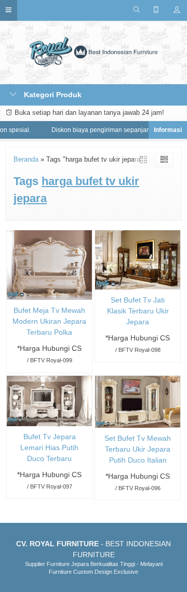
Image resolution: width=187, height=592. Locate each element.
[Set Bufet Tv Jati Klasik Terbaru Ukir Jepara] (137, 259)
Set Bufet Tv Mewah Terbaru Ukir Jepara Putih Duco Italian (137, 449)
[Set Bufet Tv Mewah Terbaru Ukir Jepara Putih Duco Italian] (137, 401)
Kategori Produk (52, 94)
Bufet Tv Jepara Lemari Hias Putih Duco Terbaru (49, 447)
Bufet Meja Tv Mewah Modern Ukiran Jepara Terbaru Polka (49, 321)
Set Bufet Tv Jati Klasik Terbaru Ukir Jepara (138, 311)
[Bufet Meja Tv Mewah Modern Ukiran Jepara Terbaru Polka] (49, 264)
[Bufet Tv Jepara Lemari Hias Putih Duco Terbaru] (49, 400)
